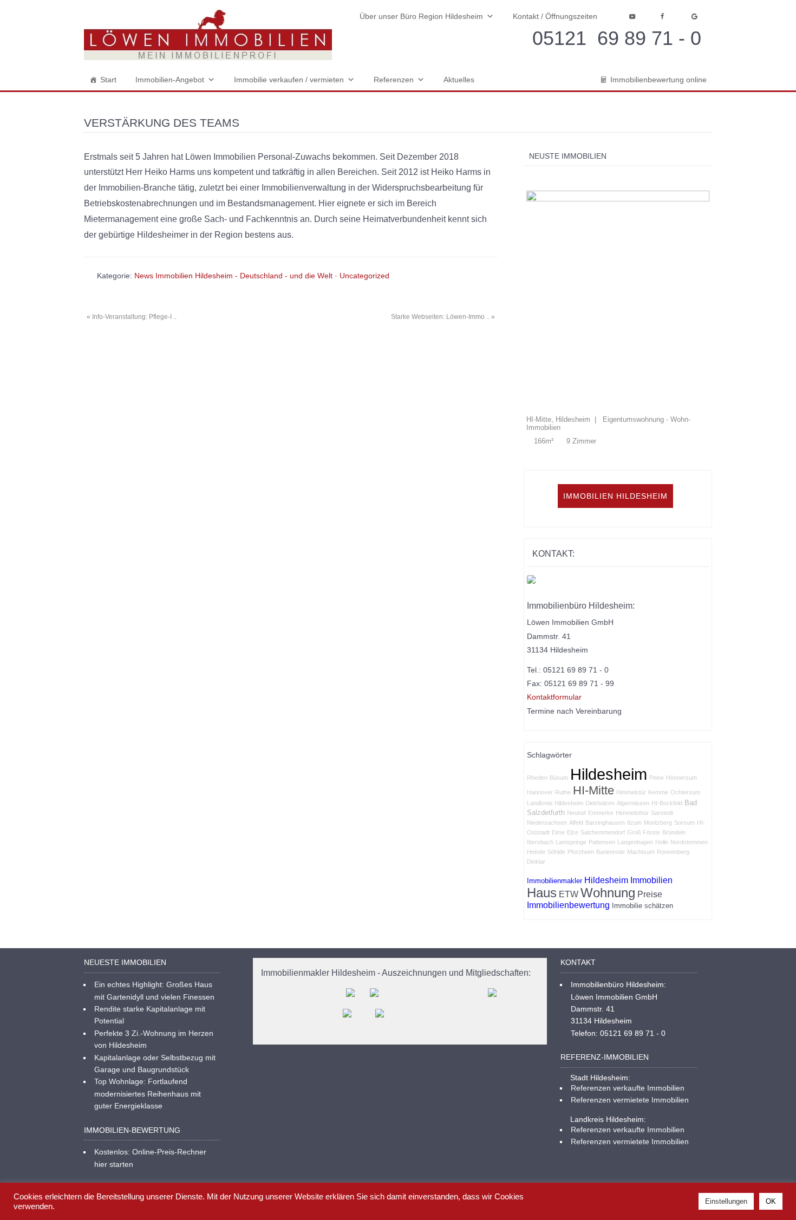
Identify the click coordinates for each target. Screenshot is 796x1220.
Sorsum (684, 757)
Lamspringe (571, 776)
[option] (659, 277)
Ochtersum (685, 726)
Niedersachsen (547, 757)
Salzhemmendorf (602, 767)
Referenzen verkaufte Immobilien (627, 1022)
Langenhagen (635, 776)
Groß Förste (643, 767)
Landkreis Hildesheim (555, 737)
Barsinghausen (605, 757)
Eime (558, 767)
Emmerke (601, 747)
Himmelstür (631, 726)
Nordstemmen (689, 776)
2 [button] (541, 179)
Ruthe (563, 726)
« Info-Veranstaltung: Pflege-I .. (132, 317)
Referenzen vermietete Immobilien (630, 1034)
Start (108, 79)
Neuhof (576, 747)
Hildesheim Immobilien (628, 814)
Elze (572, 767)
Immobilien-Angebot (169, 79)
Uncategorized (364, 275)
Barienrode (610, 786)
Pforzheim (580, 786)
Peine (656, 712)
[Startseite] (208, 34)
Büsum (559, 712)
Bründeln (674, 767)
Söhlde (556, 786)
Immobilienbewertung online (658, 79)
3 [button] (552, 179)
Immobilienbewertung (568, 839)
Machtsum (641, 786)
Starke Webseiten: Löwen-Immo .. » (443, 317)
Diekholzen (600, 737)
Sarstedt (662, 747)
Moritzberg (658, 757)
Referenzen (394, 79)
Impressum (530, 1144)
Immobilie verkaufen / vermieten (289, 79)
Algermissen (633, 737)
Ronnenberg (673, 786)
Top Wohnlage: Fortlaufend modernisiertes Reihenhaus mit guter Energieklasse (147, 1028)
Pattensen (602, 776)
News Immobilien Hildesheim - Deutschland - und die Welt (233, 275)
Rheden (537, 712)
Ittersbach (540, 776)
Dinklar (536, 796)
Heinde (536, 786)
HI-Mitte (593, 725)
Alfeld (576, 757)
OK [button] (771, 1201)
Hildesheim (608, 708)
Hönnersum (681, 712)
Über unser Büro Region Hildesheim (421, 16)
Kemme (658, 726)
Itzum (634, 757)
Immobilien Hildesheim (615, 430)
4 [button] (563, 179)
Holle (661, 776)
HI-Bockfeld (666, 737)
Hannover (540, 726)
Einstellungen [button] (726, 1201)
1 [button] (529, 179)
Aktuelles (458, 79)
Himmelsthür (632, 747)
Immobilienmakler (554, 815)
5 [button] (575, 179)
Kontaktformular (554, 631)
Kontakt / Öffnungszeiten (555, 16)
